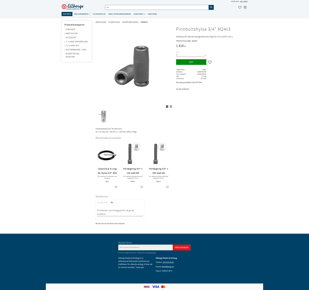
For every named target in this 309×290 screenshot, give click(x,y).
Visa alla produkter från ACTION (189, 82)
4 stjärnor (104, 202)
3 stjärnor (102, 202)
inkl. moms (243, 1)
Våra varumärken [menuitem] (81, 14)
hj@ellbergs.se (168, 266)
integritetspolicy (151, 253)
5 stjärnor (107, 202)
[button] (239, 7)
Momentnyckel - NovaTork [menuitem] (73, 55)
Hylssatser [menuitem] (71, 37)
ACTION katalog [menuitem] (99, 14)
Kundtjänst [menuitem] (139, 14)
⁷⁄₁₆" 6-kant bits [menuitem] (72, 45)
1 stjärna (98, 202)
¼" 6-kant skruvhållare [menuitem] (77, 41)
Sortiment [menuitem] (67, 14)
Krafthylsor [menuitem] (72, 33)
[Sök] (211, 7)
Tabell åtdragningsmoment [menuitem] (119, 14)
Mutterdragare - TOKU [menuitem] (76, 50)
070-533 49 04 (168, 262)
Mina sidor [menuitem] (152, 14)
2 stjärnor (100, 202)
